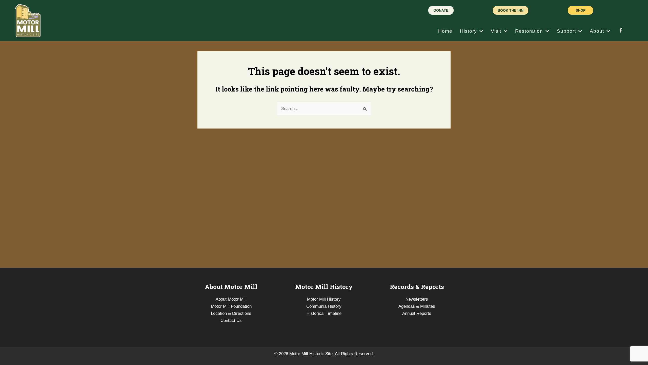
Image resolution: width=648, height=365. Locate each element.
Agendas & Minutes (416, 306)
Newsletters (417, 299)
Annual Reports (416, 313)
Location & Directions (231, 313)
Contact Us (231, 320)
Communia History (323, 306)
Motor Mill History (324, 299)
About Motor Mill (231, 299)
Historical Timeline (324, 313)
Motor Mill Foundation (231, 306)
